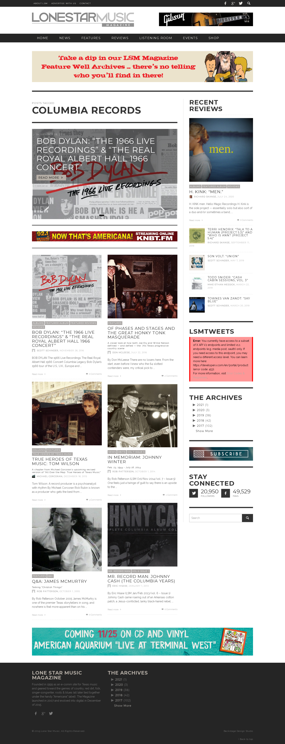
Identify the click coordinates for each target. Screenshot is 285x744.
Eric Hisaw (119, 586)
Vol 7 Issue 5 (136, 452)
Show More (204, 431)
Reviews (38, 327)
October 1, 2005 (70, 591)
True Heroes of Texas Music (52, 454)
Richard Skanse (205, 196)
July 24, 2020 (226, 196)
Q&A (50, 576)
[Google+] (233, 3)
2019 (200, 415)
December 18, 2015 (75, 476)
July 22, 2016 (139, 352)
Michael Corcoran (49, 476)
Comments (171, 376)
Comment (171, 495)
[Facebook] (225, 3)
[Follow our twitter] (193, 493)
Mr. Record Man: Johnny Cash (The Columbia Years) (141, 578)
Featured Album (57, 323)
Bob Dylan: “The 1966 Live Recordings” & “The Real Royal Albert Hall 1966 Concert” (63, 339)
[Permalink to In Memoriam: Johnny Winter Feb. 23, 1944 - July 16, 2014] (142, 418)
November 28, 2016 (72, 350)
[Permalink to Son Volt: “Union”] (197, 262)
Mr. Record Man (119, 571)
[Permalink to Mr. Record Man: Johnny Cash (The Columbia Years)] (142, 537)
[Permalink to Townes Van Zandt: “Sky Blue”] (197, 304)
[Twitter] (240, 3)
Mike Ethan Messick (221, 284)
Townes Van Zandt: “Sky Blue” (229, 300)
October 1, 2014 (145, 471)
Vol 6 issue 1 (140, 571)
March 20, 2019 (240, 305)
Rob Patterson (123, 471)
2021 (200, 405)
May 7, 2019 (237, 260)
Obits (121, 452)
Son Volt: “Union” (223, 256)
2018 (200, 420)
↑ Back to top (245, 739)
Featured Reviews (83, 323)
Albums (38, 323)
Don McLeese (121, 352)
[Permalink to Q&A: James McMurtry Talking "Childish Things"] (67, 542)
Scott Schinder (47, 350)
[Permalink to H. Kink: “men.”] (221, 149)
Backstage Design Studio (238, 731)
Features (115, 323)
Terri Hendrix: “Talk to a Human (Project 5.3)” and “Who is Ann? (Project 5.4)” (230, 234)
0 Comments (95, 374)
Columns (39, 450)
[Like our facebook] (225, 493)
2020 (201, 410)
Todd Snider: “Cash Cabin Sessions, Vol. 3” (228, 279)
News (112, 452)
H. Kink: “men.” (206, 191)
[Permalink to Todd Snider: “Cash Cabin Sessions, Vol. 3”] (197, 283)
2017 (200, 426)
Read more (37, 374)
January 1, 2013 (139, 586)
